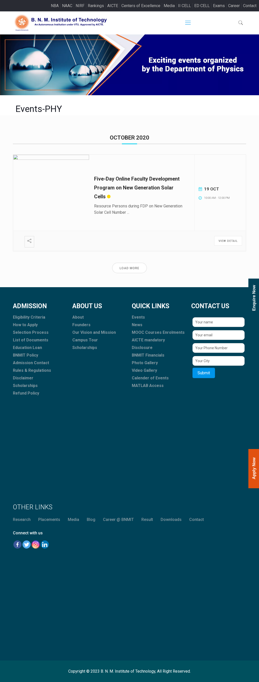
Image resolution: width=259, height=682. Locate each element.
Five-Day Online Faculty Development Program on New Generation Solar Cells (137, 188)
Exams (219, 5)
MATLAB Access (148, 385)
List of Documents (30, 340)
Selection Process (31, 332)
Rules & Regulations (32, 370)
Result (147, 519)
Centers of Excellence (140, 5)
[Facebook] (17, 544)
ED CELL (202, 5)
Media (169, 5)
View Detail (228, 241)
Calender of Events (150, 378)
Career (234, 5)
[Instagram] (36, 544)
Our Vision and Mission (94, 332)
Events (138, 317)
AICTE (112, 5)
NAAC (67, 5)
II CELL (184, 5)
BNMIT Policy (25, 355)
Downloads (171, 519)
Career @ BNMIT (118, 519)
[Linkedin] (45, 544)
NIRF (80, 5)
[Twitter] (27, 544)
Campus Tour (85, 340)
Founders (81, 324)
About (78, 317)
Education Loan (27, 347)
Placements (49, 519)
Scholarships (25, 385)
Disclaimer (23, 378)
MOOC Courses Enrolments (158, 332)
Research (22, 519)
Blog (91, 519)
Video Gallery (144, 370)
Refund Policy (26, 393)
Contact (249, 5)
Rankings (96, 5)
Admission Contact (31, 362)
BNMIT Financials (148, 355)
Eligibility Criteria (29, 317)
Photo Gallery (145, 362)
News (137, 324)
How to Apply (25, 324)
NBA (55, 5)
